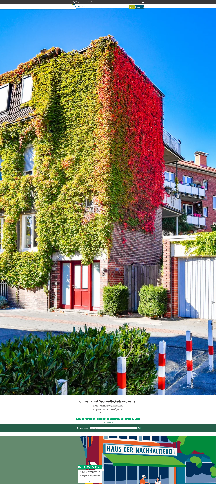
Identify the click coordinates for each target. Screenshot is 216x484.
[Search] (139, 428)
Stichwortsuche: (83, 428)
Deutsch (137, 1)
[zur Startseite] (136, 7)
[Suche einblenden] (131, 2)
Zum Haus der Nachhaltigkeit (85, 481)
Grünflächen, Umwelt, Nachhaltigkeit (82, 2)
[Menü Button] (143, 2)
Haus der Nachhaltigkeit (117, 412)
